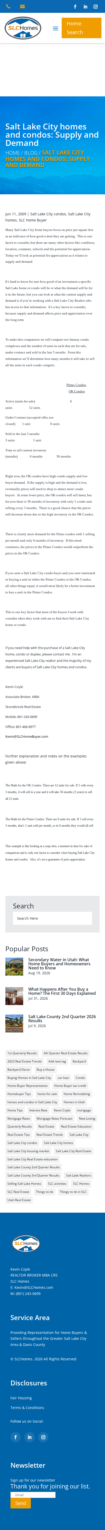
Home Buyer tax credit (70, 1085)
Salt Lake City (79, 1134)
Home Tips (15, 1110)
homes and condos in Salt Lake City (32, 1102)
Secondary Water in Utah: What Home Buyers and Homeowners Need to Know (59, 964)
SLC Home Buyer (33, 220)
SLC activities (57, 1183)
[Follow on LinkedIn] (85, 7)
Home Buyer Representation (27, 1085)
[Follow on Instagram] (95, 7)
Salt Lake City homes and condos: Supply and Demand (47, 158)
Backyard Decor (18, 1069)
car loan (63, 1078)
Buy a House (46, 1069)
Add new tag (57, 1061)
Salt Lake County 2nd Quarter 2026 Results (62, 1019)
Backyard (79, 1061)
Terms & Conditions (27, 1407)
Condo (80, 1078)
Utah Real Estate (19, 1200)
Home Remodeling (77, 1094)
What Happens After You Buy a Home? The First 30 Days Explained (62, 991)
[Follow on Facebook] (75, 7)
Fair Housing (21, 1397)
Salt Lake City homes (58, 1143)
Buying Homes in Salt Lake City (29, 1078)
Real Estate (46, 1126)
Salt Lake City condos (48, 213)
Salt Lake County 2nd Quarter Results (33, 1167)
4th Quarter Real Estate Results (66, 1053)
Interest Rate (38, 1110)
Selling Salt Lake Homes (24, 1183)
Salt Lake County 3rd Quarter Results (33, 1175)
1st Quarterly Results (22, 1053)
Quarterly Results (19, 1126)
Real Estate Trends (49, 1134)
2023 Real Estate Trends (24, 1061)
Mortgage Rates (18, 1118)
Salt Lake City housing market (28, 1151)
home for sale (47, 1094)
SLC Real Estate (18, 1192)
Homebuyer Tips (19, 1094)
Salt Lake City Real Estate (73, 1151)
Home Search (75, 28)
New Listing (87, 1118)
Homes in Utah (74, 1102)
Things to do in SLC (73, 1192)
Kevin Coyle (62, 1110)
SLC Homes (81, 1183)
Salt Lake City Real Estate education (32, 1159)
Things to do (44, 1192)
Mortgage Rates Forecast (54, 1118)
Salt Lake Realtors (78, 1175)
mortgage (84, 1110)
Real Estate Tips (18, 1134)
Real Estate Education (76, 1126)
